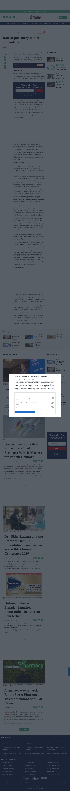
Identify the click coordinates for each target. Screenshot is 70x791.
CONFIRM (25, 411)
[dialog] (35, 395)
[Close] (58, 376)
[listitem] (35, 395)
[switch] (52, 398)
